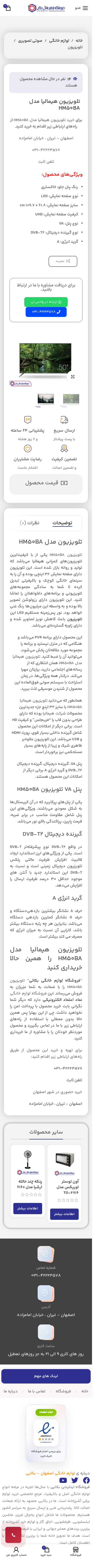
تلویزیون (75, 47)
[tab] (62, 523)
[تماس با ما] (13, 1535)
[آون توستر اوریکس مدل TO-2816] (64, 1161)
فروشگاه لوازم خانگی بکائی (54, 981)
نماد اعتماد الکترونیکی (62, 1000)
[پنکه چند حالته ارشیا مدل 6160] (27, 1161)
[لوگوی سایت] (46, 8)
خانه (79, 41)
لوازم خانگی (59, 41)
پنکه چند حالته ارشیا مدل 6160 (29, 1184)
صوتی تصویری (30, 41)
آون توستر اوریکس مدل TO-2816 (68, 1187)
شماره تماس (46, 1268)
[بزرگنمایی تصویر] (73, 377)
